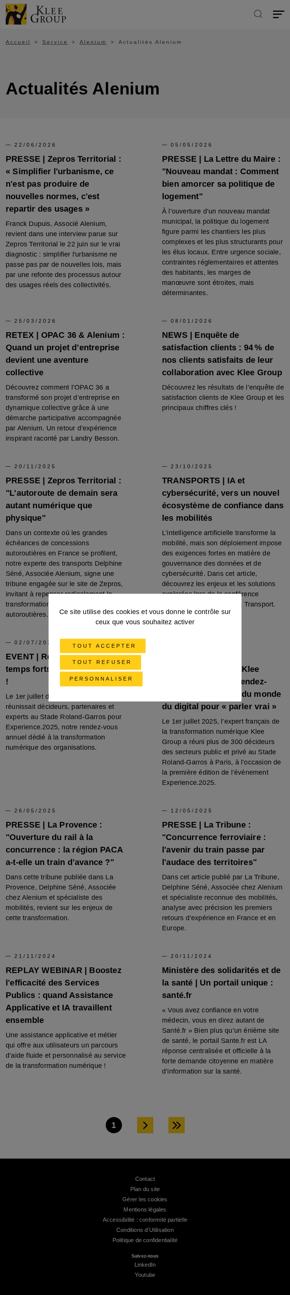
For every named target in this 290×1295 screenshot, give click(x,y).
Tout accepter (102, 646)
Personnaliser (101, 679)
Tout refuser (100, 662)
